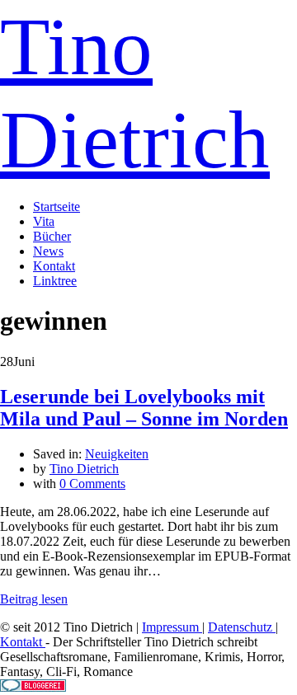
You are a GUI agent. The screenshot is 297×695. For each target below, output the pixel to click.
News (48, 251)
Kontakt (54, 266)
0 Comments (92, 484)
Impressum (172, 627)
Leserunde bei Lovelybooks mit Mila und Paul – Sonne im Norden (144, 408)
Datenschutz (242, 627)
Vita (43, 221)
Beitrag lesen (34, 599)
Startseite (56, 207)
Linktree (55, 281)
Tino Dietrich (84, 469)
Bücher (52, 236)
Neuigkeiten (116, 454)
